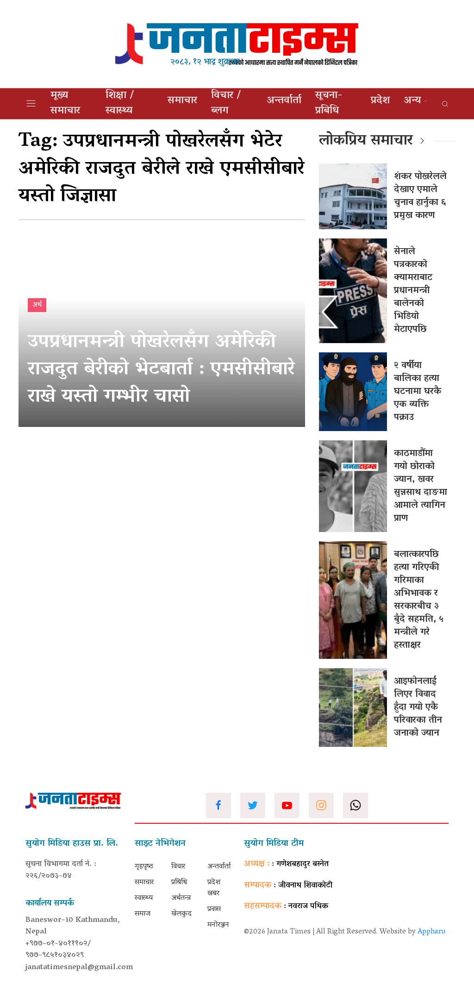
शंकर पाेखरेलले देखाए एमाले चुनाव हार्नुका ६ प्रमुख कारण (420, 196)
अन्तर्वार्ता (284, 101)
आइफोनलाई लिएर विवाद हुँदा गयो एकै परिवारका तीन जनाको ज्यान (418, 707)
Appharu (432, 932)
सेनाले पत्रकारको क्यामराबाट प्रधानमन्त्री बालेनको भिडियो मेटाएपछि (413, 290)
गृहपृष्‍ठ (144, 867)
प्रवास (214, 909)
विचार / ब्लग (226, 103)
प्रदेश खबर (214, 888)
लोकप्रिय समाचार (366, 141)
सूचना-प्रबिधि (329, 103)
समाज (142, 914)
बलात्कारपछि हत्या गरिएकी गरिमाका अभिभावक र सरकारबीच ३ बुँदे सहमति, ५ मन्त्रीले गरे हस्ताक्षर (418, 600)
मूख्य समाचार (65, 103)
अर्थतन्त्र (181, 898)
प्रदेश (380, 101)
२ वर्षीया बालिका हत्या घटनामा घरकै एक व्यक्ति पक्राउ (417, 391)
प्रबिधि (179, 882)
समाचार (182, 101)
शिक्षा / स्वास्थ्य (120, 103)
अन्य (412, 101)
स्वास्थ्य (144, 898)
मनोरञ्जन (218, 925)
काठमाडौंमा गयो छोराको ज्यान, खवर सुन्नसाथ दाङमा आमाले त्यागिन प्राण (420, 486)
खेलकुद (181, 914)
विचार (178, 867)
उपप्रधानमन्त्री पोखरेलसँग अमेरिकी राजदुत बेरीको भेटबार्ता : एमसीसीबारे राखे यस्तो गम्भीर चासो (161, 370)
